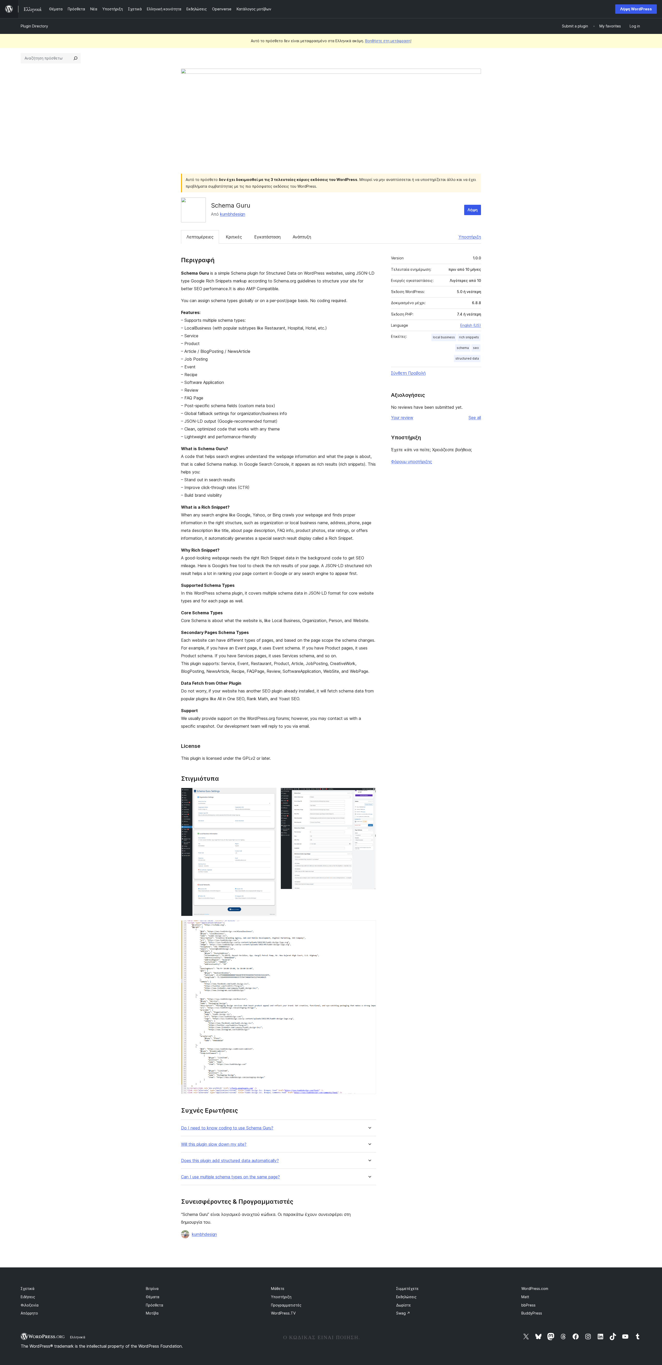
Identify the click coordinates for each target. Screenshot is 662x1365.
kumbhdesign (232, 214)
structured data (467, 358)
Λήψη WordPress (636, 9)
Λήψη (473, 210)
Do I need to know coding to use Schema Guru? (227, 1128)
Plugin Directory (34, 26)
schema (463, 348)
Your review (402, 417)
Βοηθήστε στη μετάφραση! (388, 41)
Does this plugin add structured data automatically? (230, 1160)
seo (476, 348)
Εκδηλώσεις (406, 1297)
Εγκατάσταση (267, 236)
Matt (525, 1297)
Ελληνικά (77, 1337)
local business (444, 337)
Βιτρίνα (152, 1288)
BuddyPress (531, 1313)
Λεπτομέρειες (200, 236)
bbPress (528, 1305)
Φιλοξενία (30, 1305)
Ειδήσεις (28, 1297)
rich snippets (469, 337)
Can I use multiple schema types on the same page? (230, 1176)
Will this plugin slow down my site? (213, 1144)
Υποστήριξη (469, 236)
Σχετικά (27, 1288)
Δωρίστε (403, 1305)
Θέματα (152, 1297)
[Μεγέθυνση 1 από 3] (269, 794)
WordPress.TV (283, 1313)
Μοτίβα (152, 1313)
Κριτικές (234, 236)
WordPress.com (534, 1288)
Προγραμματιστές (286, 1305)
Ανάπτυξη (302, 236)
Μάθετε (277, 1288)
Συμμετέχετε (407, 1288)
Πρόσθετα (154, 1305)
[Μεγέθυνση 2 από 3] (369, 794)
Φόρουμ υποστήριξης (411, 461)
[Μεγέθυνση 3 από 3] (369, 927)
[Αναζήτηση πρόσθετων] (75, 58)
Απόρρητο (29, 1313)
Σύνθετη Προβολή (408, 373)
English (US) (470, 325)
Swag (403, 1313)
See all (475, 417)
